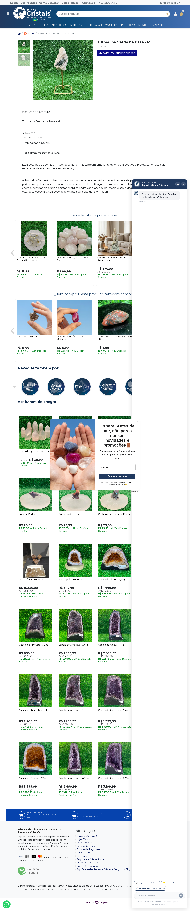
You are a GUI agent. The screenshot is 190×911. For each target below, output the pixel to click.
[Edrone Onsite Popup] (95, 455)
